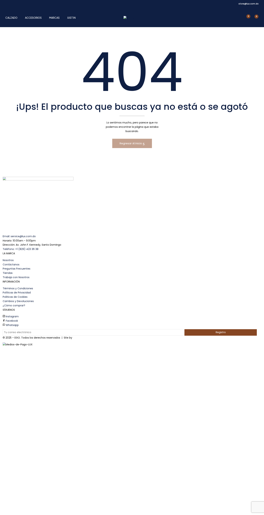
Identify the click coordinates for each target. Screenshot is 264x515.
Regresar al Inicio (131, 143)
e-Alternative (81, 337)
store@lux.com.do (248, 3)
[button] (254, 18)
